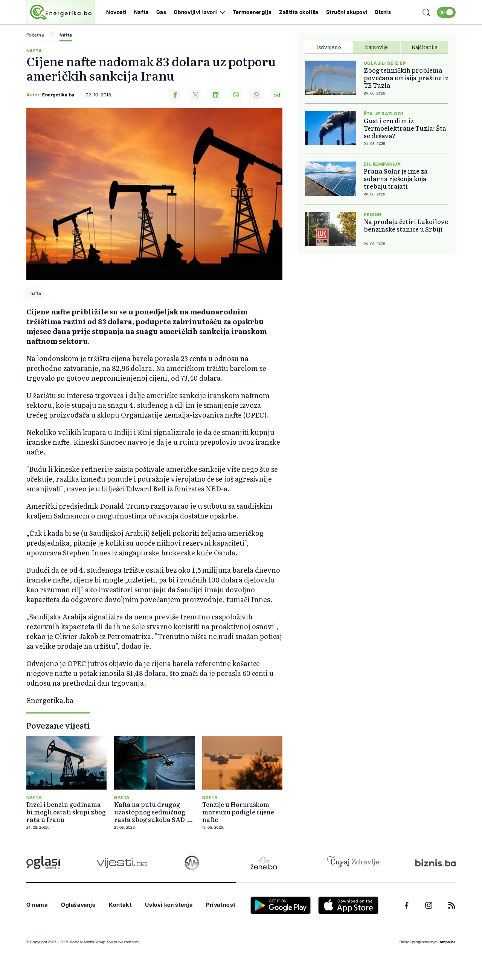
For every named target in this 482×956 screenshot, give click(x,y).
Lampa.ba (447, 942)
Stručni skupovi (347, 12)
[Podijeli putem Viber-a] (236, 95)
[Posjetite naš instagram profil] (429, 905)
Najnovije (376, 46)
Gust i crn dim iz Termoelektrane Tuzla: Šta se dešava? (405, 128)
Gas (161, 12)
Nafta (141, 12)
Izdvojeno (328, 46)
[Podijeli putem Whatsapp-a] (256, 95)
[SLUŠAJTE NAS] (191, 862)
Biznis (383, 12)
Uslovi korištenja (168, 905)
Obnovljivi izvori (195, 12)
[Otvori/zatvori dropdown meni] (221, 12)
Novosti (116, 12)
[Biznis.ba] (435, 862)
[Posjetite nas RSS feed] (452, 905)
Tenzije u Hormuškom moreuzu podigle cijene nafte (238, 811)
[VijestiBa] (121, 862)
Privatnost (221, 905)
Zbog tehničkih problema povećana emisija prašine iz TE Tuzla (406, 77)
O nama (37, 905)
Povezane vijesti (58, 725)
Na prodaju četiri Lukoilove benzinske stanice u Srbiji (406, 225)
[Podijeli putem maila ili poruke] (276, 95)
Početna (35, 35)
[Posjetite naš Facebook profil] (406, 905)
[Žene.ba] (263, 862)
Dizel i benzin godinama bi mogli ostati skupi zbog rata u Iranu (66, 811)
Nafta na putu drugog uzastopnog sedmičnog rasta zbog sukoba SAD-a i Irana (154, 811)
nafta (36, 293)
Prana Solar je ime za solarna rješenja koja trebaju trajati (396, 178)
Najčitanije (425, 46)
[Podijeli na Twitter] (195, 95)
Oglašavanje (78, 905)
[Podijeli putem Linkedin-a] (215, 95)
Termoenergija (252, 12)
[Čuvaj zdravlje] (353, 862)
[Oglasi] (43, 862)
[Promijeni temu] (446, 12)
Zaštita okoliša (298, 12)
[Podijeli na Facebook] (175, 95)
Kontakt (120, 905)
